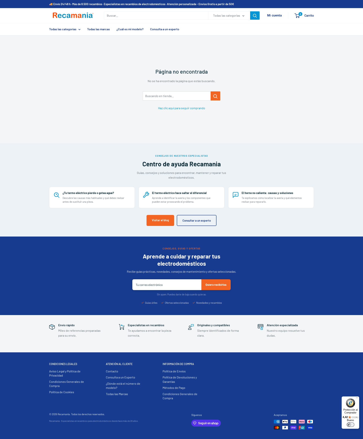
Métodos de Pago (174, 387)
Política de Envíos (174, 371)
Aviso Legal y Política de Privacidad (65, 373)
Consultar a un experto (196, 220)
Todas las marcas (98, 29)
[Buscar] (255, 15)
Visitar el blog (160, 220)
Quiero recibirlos (216, 284)
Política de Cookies (61, 392)
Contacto (112, 371)
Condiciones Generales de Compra (66, 384)
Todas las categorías (62, 29)
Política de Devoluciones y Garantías (180, 379)
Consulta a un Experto (120, 377)
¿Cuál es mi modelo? (129, 29)
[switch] (350, 424)
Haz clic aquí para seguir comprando (181, 108)
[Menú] (357, 398)
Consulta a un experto (164, 29)
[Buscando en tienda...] (215, 95)
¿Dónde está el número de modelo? (123, 385)
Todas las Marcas (117, 394)
